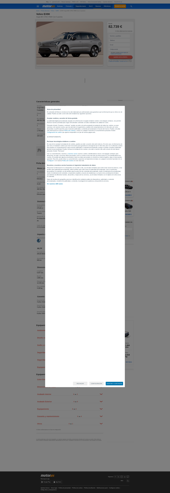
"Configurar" (50, 160)
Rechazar (80, 383)
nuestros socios (72, 153)
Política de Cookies (69, 130)
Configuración (96, 383)
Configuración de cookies (54, 132)
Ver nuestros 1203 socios (55, 184)
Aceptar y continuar (114, 383)
